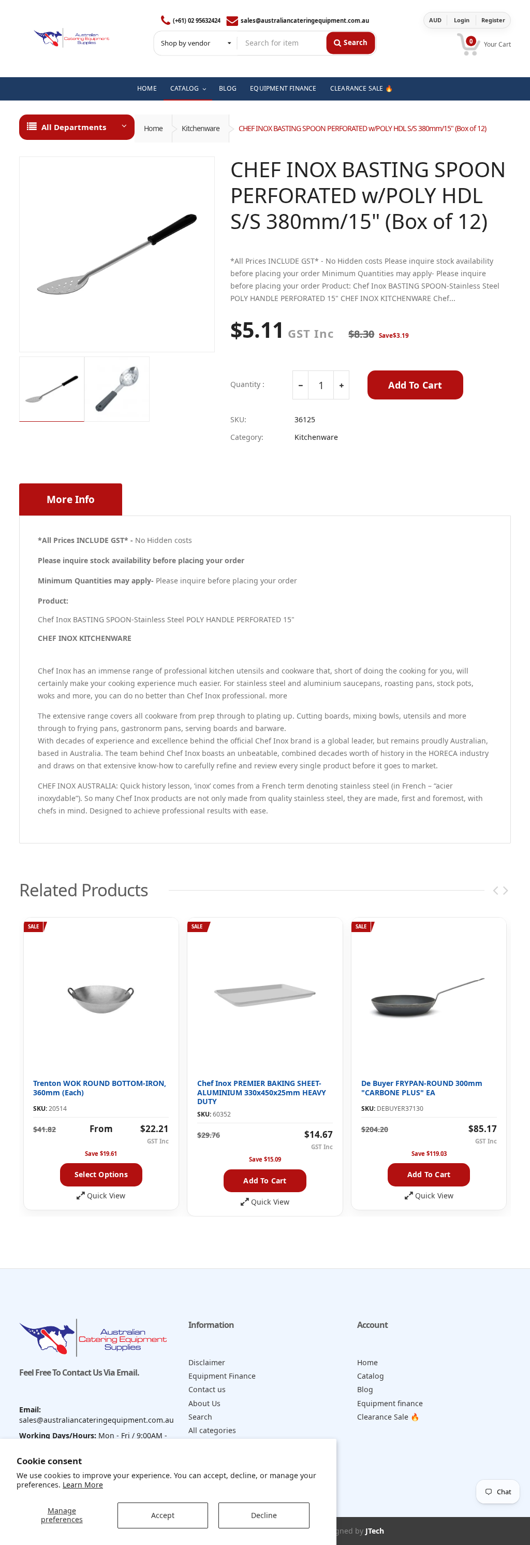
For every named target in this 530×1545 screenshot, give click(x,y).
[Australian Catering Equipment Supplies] (71, 35)
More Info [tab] (71, 499)
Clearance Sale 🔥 (388, 1417)
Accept (162, 1515)
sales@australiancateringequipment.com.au (305, 20)
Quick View (106, 1195)
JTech (374, 1531)
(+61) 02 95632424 (196, 20)
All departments (73, 127)
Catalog (370, 1376)
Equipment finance (390, 1403)
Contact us (207, 1389)
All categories (212, 1430)
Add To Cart (415, 385)
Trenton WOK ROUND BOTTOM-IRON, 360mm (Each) (99, 1087)
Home (153, 128)
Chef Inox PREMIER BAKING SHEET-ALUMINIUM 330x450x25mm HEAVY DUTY (261, 1092)
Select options (101, 1174)
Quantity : (247, 384)
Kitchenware (200, 128)
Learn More (83, 1485)
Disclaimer (206, 1362)
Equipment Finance (222, 1376)
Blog (365, 1389)
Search (200, 1417)
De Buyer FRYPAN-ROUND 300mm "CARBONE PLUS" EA (421, 1087)
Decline (264, 1515)
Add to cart (264, 1180)
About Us (204, 1403)
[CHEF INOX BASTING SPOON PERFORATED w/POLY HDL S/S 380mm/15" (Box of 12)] (117, 254)
